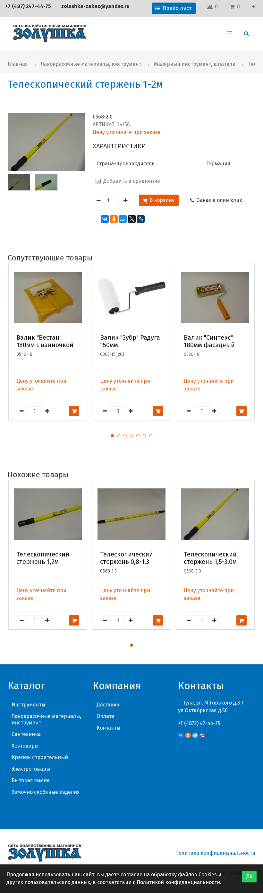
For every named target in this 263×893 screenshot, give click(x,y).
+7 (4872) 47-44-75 (199, 723)
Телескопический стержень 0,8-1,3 (126, 558)
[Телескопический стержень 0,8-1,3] (131, 513)
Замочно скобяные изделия (46, 792)
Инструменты (28, 705)
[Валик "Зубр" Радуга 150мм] (131, 297)
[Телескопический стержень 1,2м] (48, 513)
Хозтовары (25, 746)
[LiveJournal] (141, 219)
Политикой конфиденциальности (178, 882)
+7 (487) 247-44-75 (28, 6)
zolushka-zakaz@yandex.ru (95, 6)
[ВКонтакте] (105, 219)
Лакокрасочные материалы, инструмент (91, 64)
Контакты (108, 728)
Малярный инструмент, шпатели (194, 64)
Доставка (108, 705)
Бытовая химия (31, 780)
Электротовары (31, 769)
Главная (18, 64)
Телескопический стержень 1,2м (42, 558)
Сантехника (26, 734)
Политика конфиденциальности (215, 853)
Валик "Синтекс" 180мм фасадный (209, 341)
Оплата (105, 716)
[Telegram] (195, 735)
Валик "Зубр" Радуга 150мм (130, 341)
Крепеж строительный (40, 757)
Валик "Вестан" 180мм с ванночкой (44, 341)
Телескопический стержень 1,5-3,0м (210, 558)
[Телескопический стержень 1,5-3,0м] (215, 513)
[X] (132, 219)
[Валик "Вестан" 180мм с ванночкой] (48, 297)
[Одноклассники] (114, 219)
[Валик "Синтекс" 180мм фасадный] (215, 297)
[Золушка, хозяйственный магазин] (50, 33)
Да (249, 876)
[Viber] (202, 735)
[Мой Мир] (123, 219)
